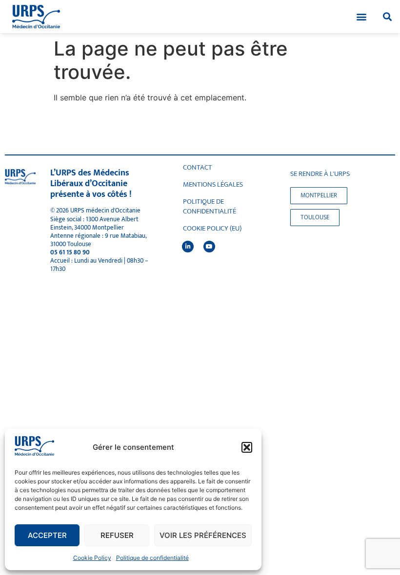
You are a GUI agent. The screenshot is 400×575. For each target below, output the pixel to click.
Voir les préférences (203, 535)
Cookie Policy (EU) (212, 228)
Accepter (47, 535)
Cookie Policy (92, 557)
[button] (247, 447)
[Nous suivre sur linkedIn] (188, 246)
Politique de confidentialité (152, 557)
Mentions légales (213, 185)
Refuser (117, 535)
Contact (197, 167)
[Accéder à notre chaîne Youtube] (209, 246)
